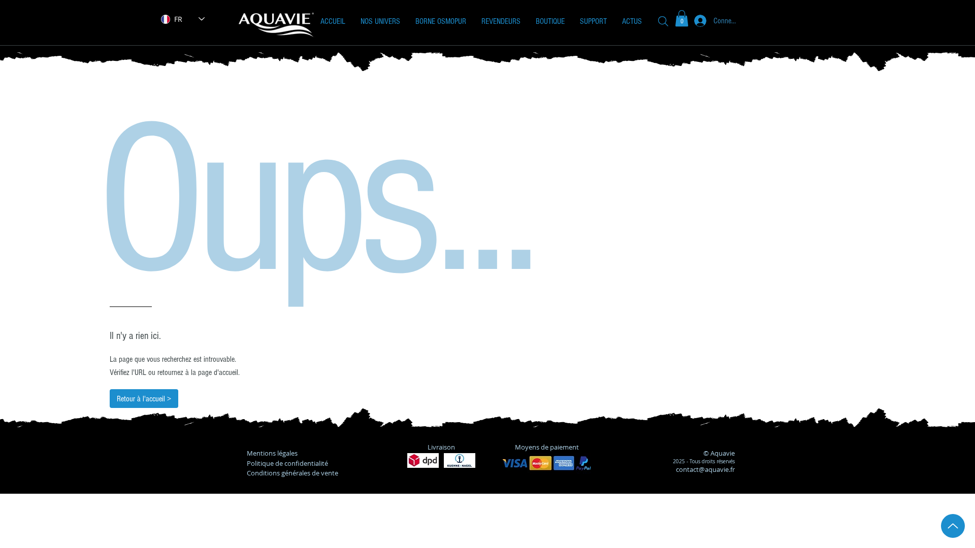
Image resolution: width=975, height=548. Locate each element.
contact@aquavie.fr (705, 469)
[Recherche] (663, 21)
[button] (380, 21)
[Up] (953, 526)
